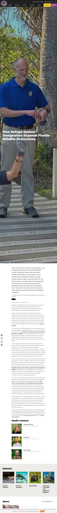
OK (42, 511)
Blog (41, 1)
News (38, 1)
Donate (47, 5)
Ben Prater (26, 437)
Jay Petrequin (27, 450)
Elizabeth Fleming (28, 424)
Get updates (49, 1)
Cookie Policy (36, 511)
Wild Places (17, 5)
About (34, 1)
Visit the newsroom (47, 501)
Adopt (54, 5)
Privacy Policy (29, 511)
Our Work (25, 5)
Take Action (32, 5)
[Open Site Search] (55, 1)
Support (39, 5)
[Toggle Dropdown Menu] (13, 5)
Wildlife (10, 5)
